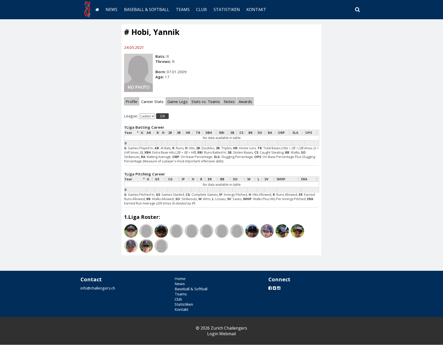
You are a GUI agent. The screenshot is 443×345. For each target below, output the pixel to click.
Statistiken (227, 9)
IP (183, 179)
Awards (245, 101)
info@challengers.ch (97, 288)
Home (180, 278)
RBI (221, 132)
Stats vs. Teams (206, 101)
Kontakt (256, 9)
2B (170, 132)
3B (179, 132)
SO (260, 132)
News (111, 9)
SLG (295, 132)
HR (188, 132)
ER (210, 179)
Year (128, 132)
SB (232, 132)
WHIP (281, 179)
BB (250, 132)
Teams (183, 9)
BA (270, 132)
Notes (229, 101)
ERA (304, 179)
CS (241, 132)
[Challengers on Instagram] (278, 288)
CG (170, 179)
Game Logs (177, 101)
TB (198, 132)
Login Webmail (221, 334)
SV (266, 179)
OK (162, 116)
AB (149, 132)
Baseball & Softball (146, 9)
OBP (281, 132)
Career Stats (152, 101)
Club (201, 9)
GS (157, 179)
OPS (308, 132)
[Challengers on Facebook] (270, 288)
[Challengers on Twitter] (274, 288)
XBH (209, 132)
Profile (131, 101)
